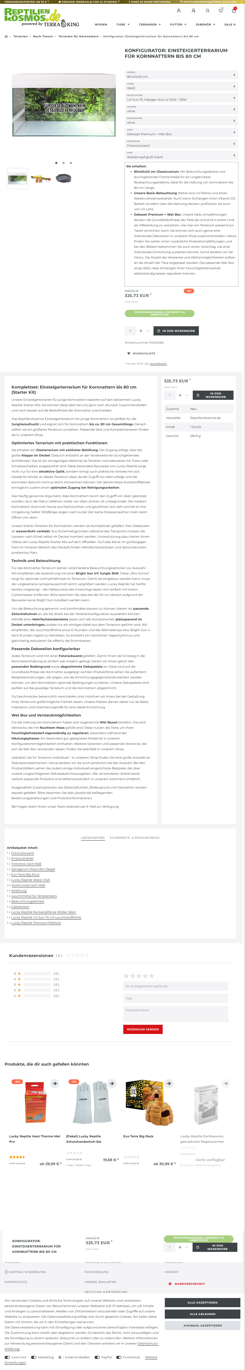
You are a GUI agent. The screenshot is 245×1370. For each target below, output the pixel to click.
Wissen (101, 24)
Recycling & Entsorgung (106, 1292)
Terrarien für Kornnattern (78, 36)
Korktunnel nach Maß (28, 885)
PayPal (106, 1357)
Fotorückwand (22, 853)
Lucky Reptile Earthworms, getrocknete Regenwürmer (202, 1138)
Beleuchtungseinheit (27, 901)
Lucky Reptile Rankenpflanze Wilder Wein (43, 912)
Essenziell (18, 1357)
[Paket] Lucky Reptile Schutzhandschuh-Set (83, 1138)
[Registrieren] (194, 10)
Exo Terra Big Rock (25, 874)
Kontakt (172, 1272)
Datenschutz (16, 1282)
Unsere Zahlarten (100, 1282)
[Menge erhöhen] (140, 330)
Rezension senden (143, 1029)
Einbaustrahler (22, 858)
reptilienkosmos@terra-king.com (209, 1)
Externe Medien (77, 1357)
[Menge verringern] (147, 330)
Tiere (121, 24)
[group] (35, 1103)
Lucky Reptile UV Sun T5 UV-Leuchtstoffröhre (46, 917)
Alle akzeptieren (203, 1302)
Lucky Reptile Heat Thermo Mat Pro (34, 1138)
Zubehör (204, 24)
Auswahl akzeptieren (203, 1325)
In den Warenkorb (179, 331)
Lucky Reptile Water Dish (30, 880)
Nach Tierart (42, 36)
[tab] (93, 838)
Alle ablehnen (203, 1314)
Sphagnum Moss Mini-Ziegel (33, 869)
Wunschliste (144, 353)
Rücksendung (97, 1272)
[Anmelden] (179, 10)
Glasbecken (20, 907)
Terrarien (148, 24)
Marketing (46, 1357)
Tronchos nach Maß (26, 864)
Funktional (131, 1357)
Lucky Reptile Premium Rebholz (36, 923)
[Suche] (207, 11)
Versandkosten (158, 363)
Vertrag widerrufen (27, 1272)
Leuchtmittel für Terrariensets (34, 896)
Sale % (230, 24)
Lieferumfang (93, 837)
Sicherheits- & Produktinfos (135, 837)
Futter (176, 24)
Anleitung (19, 890)
